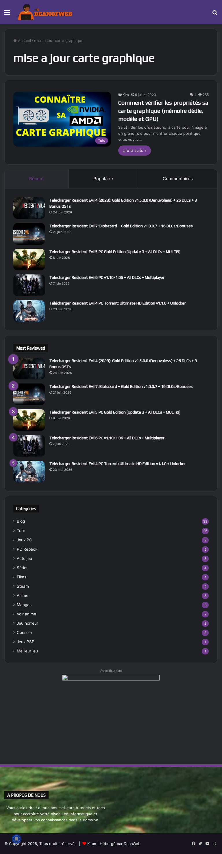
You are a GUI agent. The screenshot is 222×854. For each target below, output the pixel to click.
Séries (22, 567)
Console (24, 632)
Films (21, 577)
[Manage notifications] (16, 839)
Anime (22, 595)
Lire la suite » (135, 150)
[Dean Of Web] (45, 12)
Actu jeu (24, 558)
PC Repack (27, 549)
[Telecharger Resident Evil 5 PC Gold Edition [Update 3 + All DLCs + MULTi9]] (29, 259)
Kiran (91, 843)
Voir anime (26, 614)
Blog (21, 521)
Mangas (24, 604)
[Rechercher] (215, 14)
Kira (126, 95)
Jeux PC (24, 540)
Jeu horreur (27, 623)
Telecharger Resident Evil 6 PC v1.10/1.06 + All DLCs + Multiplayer (106, 277)
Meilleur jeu (27, 651)
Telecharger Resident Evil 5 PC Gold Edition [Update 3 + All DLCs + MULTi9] (114, 251)
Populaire (103, 178)
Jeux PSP (25, 641)
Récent (36, 178)
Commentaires (178, 178)
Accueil (24, 40)
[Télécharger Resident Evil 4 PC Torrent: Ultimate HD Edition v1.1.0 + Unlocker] (29, 311)
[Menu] (7, 14)
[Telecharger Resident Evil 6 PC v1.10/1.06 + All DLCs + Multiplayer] (29, 285)
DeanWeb (132, 843)
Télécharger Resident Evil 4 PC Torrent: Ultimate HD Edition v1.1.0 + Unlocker (117, 303)
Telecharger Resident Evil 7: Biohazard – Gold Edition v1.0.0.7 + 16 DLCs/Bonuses (121, 226)
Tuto (21, 530)
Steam (23, 586)
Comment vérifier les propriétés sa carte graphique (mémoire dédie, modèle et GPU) (163, 110)
